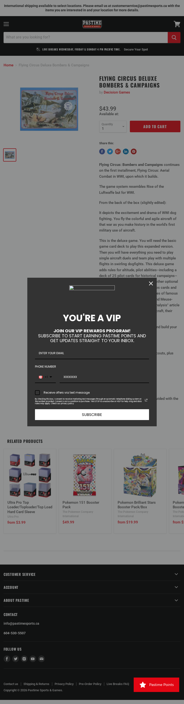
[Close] (151, 283)
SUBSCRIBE (92, 414)
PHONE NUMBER (45, 367)
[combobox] (45, 377)
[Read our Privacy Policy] (146, 400)
